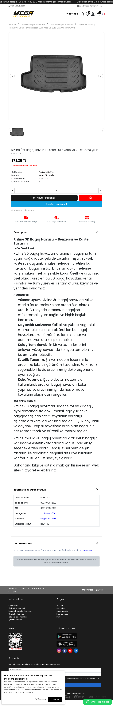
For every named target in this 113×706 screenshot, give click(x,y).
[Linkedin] (76, 650)
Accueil (12, 25)
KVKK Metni (13, 605)
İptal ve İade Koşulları (18, 617)
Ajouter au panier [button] (46, 197)
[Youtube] (70, 650)
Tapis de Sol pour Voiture (61, 25)
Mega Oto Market (47, 175)
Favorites (89, 589)
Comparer (17, 210)
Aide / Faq (14, 588)
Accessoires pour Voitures (32, 25)
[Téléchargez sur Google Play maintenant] (79, 636)
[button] (9, 14)
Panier (59, 617)
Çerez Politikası (15, 619)
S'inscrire (61, 608)
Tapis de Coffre (85, 25)
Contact (25, 588)
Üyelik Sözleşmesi (17, 614)
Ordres (100, 589)
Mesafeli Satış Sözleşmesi (20, 611)
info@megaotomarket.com (90, 6)
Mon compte (62, 614)
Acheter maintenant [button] (56, 203)
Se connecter (85, 550)
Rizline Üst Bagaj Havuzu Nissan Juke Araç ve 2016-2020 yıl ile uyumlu (42, 28)
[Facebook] (65, 650)
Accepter (55, 699)
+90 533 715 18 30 (18, 6)
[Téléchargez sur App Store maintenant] (79, 644)
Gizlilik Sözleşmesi (17, 608)
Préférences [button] (40, 699)
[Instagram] (59, 650)
